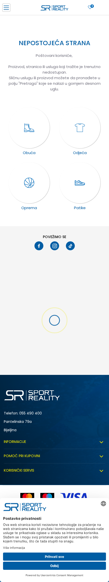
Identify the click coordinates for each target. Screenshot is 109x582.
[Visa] (74, 497)
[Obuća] (29, 127)
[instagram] (54, 245)
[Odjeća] (79, 127)
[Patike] (79, 182)
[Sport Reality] (54, 9)
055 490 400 (30, 413)
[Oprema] (29, 182)
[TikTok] (70, 245)
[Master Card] (27, 497)
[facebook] (38, 245)
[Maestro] (47, 497)
